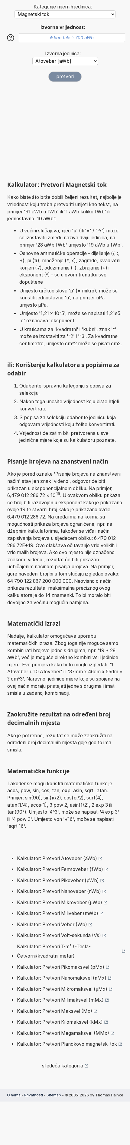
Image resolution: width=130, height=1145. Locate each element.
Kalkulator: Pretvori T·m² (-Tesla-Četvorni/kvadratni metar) (54, 951)
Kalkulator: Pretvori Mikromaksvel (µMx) (62, 989)
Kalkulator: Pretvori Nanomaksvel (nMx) (61, 978)
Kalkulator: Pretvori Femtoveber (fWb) (60, 869)
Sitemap (54, 1095)
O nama (14, 1095)
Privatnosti (33, 1095)
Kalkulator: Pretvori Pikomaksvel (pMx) (60, 967)
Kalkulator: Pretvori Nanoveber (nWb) (59, 891)
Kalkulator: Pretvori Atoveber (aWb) (57, 858)
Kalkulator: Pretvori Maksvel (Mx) (54, 1011)
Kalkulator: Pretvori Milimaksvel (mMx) (60, 1000)
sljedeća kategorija (62, 1066)
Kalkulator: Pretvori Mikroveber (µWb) (59, 902)
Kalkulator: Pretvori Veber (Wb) (52, 924)
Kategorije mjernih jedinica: (63, 7)
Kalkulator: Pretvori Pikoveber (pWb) (58, 880)
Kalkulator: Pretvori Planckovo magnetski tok (67, 1044)
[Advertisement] (65, 129)
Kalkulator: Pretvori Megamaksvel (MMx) (63, 1033)
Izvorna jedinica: (63, 53)
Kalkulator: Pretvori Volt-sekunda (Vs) (59, 935)
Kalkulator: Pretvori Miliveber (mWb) (57, 913)
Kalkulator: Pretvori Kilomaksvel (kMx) (60, 1022)
